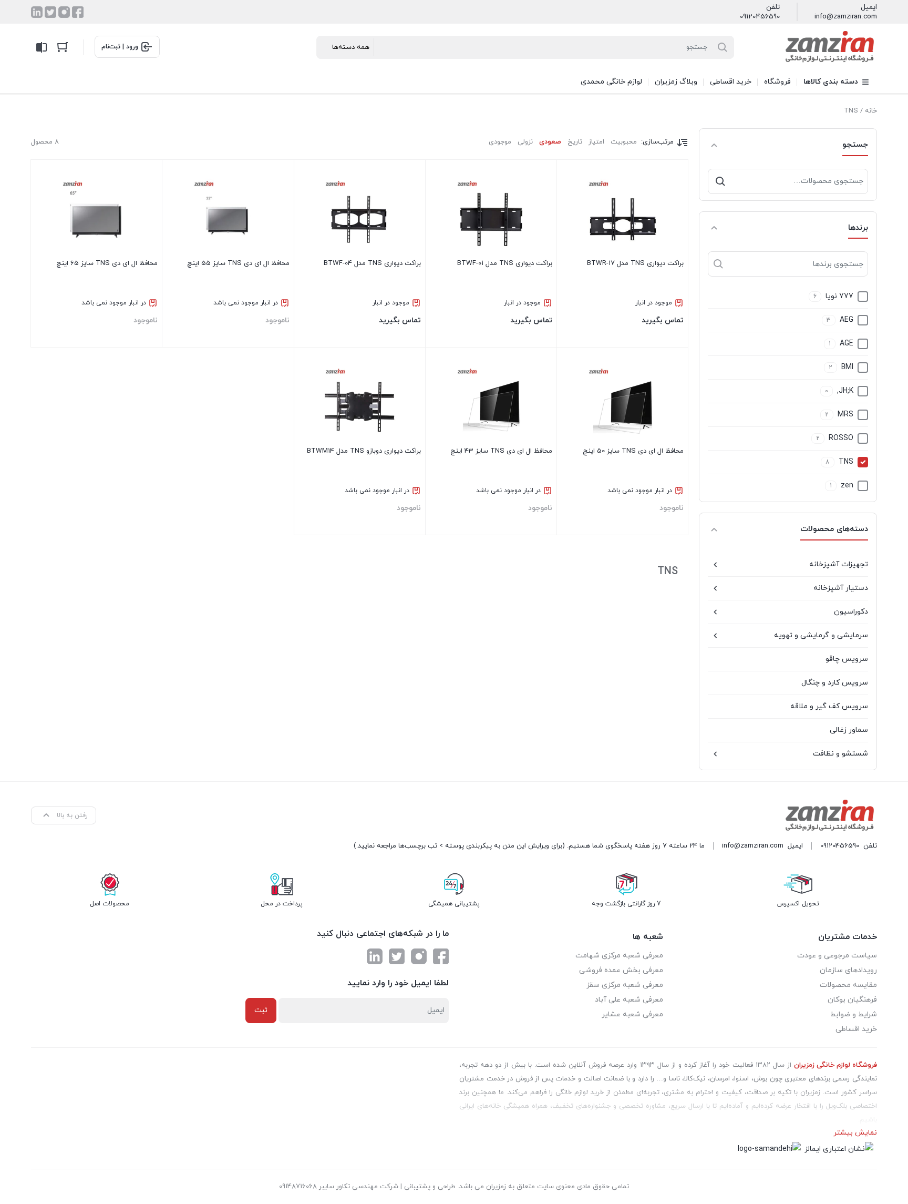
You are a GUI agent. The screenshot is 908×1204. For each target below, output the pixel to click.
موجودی (500, 142)
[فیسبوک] (78, 12)
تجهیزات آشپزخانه (838, 564)
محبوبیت (624, 142)
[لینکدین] (37, 12)
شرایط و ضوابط (853, 1014)
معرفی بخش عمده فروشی (621, 970)
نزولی (525, 142)
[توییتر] (50, 12)
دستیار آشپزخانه (840, 588)
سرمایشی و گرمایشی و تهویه (821, 635)
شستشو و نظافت (840, 754)
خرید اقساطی (856, 1029)
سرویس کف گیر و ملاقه (829, 706)
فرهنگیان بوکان (852, 1000)
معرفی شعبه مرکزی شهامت (619, 956)
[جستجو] (720, 181)
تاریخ (574, 142)
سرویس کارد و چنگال (834, 683)
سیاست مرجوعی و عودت (837, 956)
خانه (871, 111)
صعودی (550, 142)
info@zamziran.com (845, 17)
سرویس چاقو (847, 659)
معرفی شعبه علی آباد (629, 1000)
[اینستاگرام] (64, 12)
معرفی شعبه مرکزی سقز (624, 985)
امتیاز (596, 142)
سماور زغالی (849, 730)
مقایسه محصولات (848, 985)
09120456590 (760, 17)
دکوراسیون (851, 612)
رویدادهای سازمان (848, 970)
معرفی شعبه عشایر (632, 1014)
